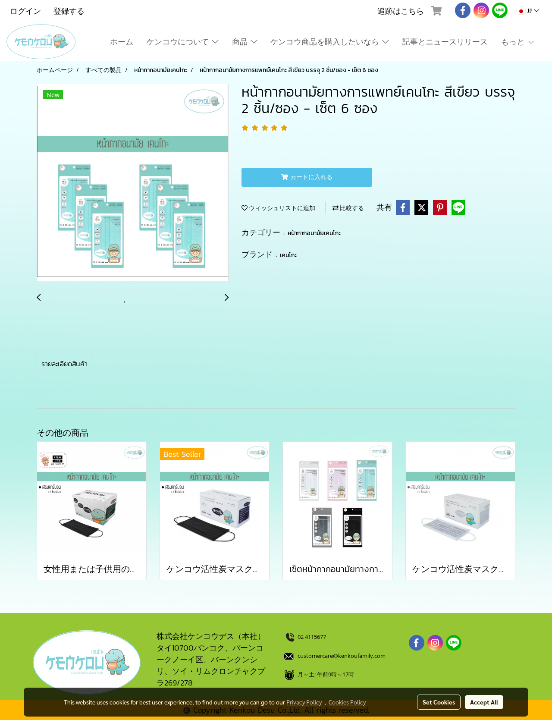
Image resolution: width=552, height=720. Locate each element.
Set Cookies (439, 702)
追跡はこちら (400, 11)
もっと (514, 41)
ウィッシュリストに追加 (281, 208)
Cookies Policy (347, 702)
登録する (69, 11)
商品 (241, 41)
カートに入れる (310, 177)
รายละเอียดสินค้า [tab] (64, 363)
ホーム (121, 41)
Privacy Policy (304, 702)
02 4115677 (312, 637)
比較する (351, 208)
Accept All (484, 702)
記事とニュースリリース (445, 41)
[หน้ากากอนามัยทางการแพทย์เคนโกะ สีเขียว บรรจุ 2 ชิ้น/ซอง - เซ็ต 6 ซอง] (132, 183)
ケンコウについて (179, 41)
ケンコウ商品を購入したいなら (326, 41)
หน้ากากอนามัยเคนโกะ (314, 233)
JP (529, 11)
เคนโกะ (288, 255)
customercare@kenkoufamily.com (342, 656)
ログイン (25, 11)
